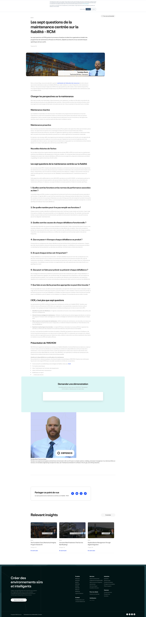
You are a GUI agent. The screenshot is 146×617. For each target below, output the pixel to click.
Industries (106, 576)
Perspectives (107, 594)
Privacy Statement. (86, 3)
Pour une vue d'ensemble (108, 16)
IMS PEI (77, 582)
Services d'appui (93, 586)
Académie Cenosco (94, 587)
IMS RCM (77, 580)
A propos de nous (108, 592)
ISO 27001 (92, 600)
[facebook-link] (72, 494)
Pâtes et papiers (107, 586)
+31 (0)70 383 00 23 (80, 601)
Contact (77, 597)
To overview (108, 515)
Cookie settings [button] (82, 9)
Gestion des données (94, 578)
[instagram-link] (132, 614)
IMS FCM (77, 587)
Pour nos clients (94, 592)
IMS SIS (77, 586)
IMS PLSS (77, 584)
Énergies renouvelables (109, 584)
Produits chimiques (108, 582)
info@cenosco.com (79, 599)
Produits (77, 576)
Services (92, 576)
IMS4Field (77, 591)
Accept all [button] (88, 9)
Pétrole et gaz (107, 580)
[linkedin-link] (77, 494)
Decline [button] (93, 9)
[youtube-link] (134, 614)
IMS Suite (77, 578)
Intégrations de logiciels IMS (96, 580)
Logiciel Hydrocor (79, 593)
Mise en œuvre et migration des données (96, 583)
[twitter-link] (81, 494)
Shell (69, 363)
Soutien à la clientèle (94, 594)
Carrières (106, 596)
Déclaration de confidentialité (31, 614)
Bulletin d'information (19, 600)
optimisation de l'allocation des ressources (68, 83)
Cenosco (106, 590)
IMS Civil (77, 589)
